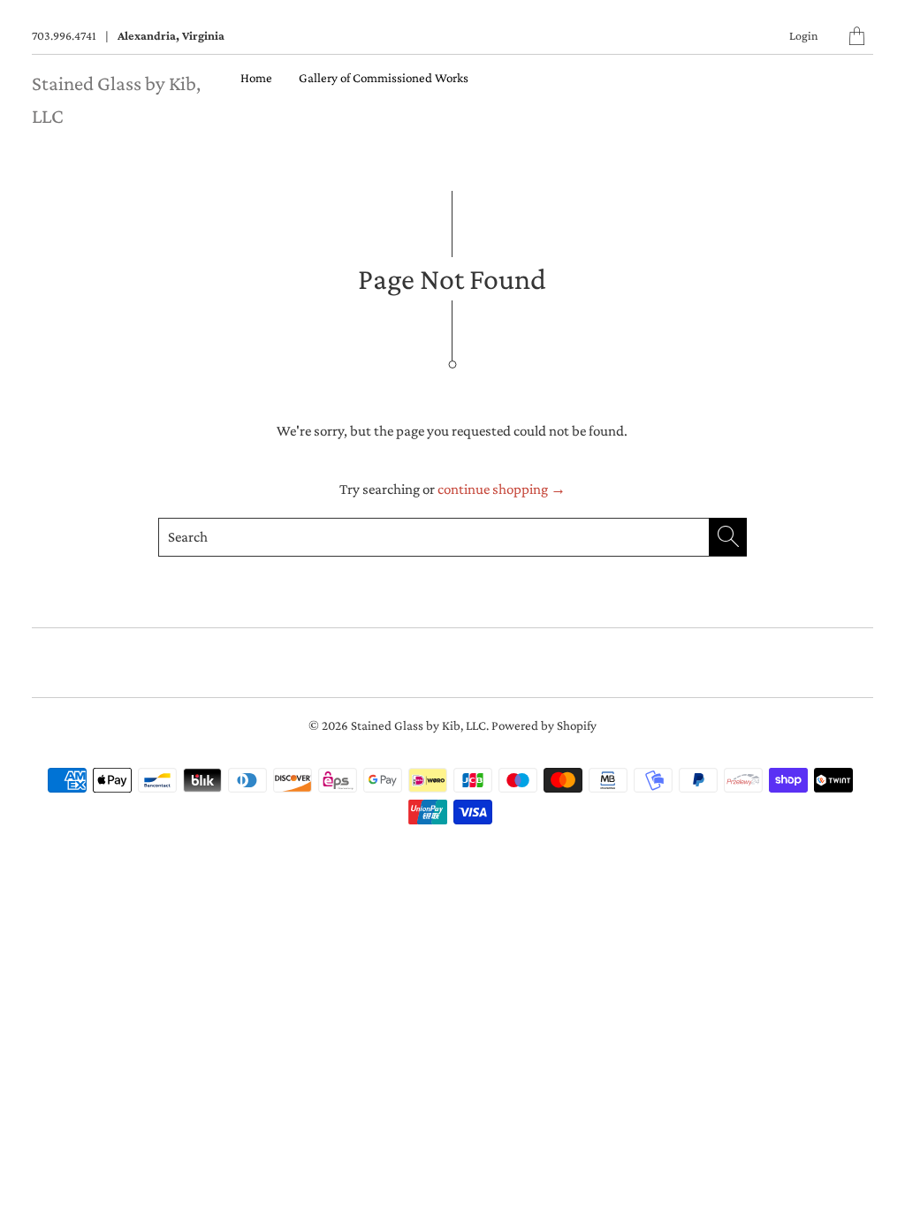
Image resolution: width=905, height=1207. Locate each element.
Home (256, 78)
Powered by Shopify (544, 725)
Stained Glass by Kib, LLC (418, 725)
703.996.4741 (64, 35)
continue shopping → (501, 489)
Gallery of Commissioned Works (383, 78)
